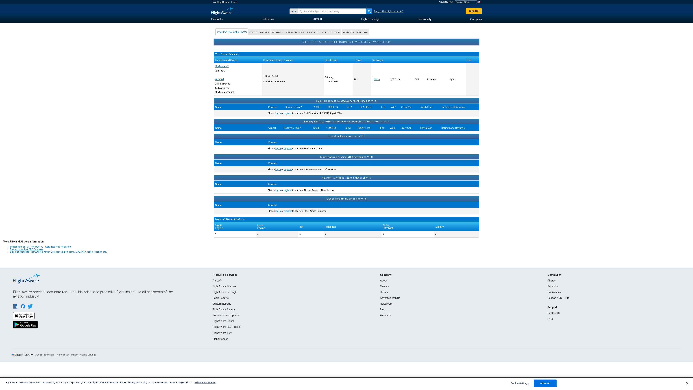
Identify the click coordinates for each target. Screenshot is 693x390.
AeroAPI (217, 280)
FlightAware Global (223, 321)
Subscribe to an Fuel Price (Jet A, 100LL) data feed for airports (40, 247)
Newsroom (386, 303)
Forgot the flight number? (389, 11)
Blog (382, 309)
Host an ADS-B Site (558, 297)
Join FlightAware (221, 2)
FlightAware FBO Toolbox (227, 326)
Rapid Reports (221, 297)
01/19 (377, 79)
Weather (277, 32)
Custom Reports (222, 303)
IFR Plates (313, 32)
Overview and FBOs (232, 32)
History (384, 292)
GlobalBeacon (220, 338)
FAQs (550, 318)
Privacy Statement (205, 382)
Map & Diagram (295, 32)
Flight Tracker (259, 32)
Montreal (219, 79)
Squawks (553, 286)
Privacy (75, 355)
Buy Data (362, 32)
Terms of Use (62, 355)
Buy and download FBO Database (26, 249)
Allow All (545, 383)
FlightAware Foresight (225, 292)
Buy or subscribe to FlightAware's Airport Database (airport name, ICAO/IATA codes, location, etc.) (59, 252)
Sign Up (473, 11)
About (383, 280)
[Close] (687, 383)
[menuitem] (217, 19)
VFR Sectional (331, 32)
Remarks (348, 32)
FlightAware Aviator (224, 309)
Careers (384, 286)
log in (278, 113)
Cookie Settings (88, 355)
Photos (552, 280)
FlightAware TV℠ (222, 333)
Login (234, 2)
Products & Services (225, 274)
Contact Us (554, 313)
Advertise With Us (390, 297)
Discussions (554, 292)
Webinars (385, 315)
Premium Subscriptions (226, 315)
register (288, 113)
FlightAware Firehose (225, 286)
